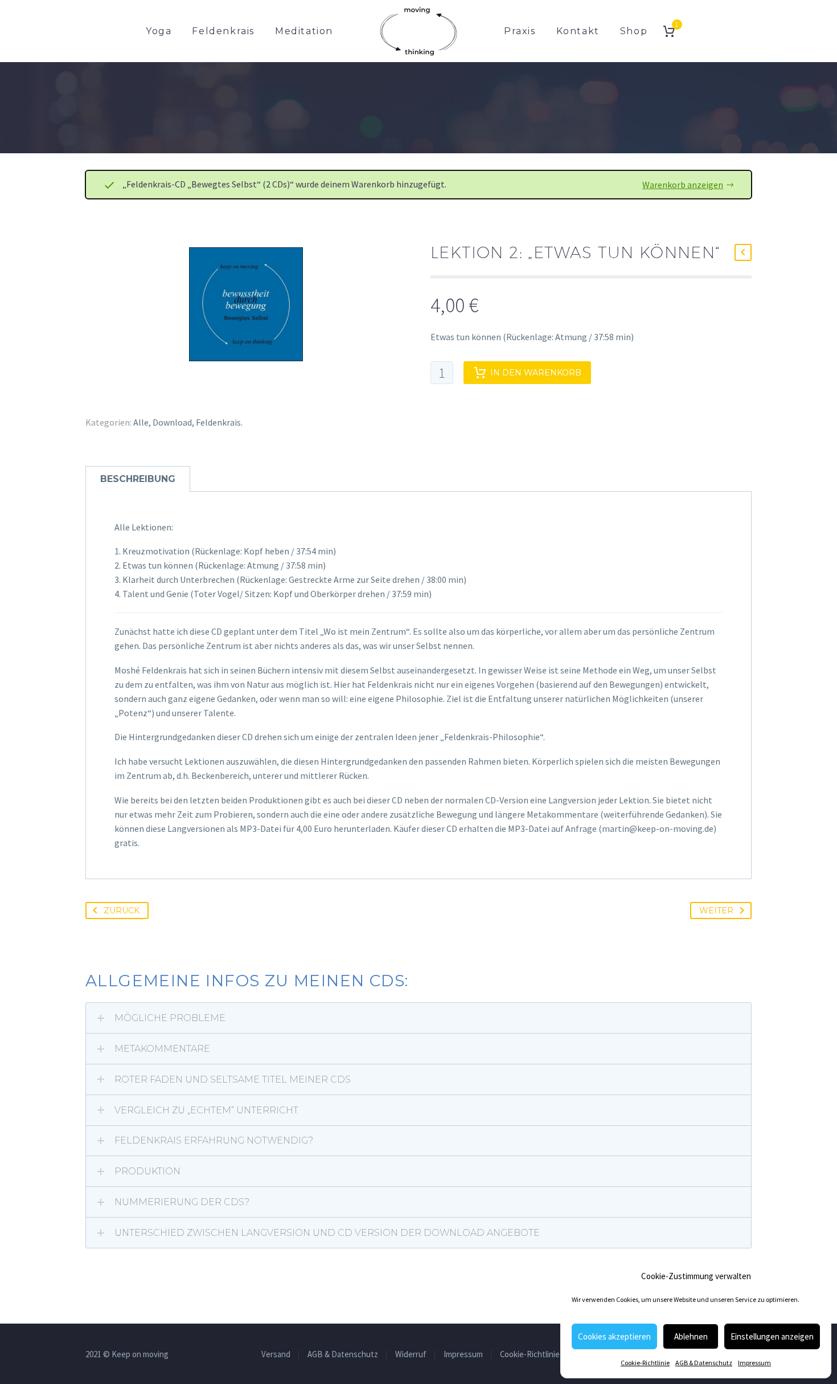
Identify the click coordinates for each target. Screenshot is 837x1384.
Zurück (122, 910)
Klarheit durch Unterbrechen (178, 579)
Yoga (158, 31)
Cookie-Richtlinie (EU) (538, 1354)
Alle (141, 422)
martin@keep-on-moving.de (657, 828)
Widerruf (410, 1354)
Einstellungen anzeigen (772, 1336)
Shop (633, 31)
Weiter (716, 910)
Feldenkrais (223, 31)
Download (172, 422)
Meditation (304, 31)
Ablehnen (691, 1336)
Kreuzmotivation (156, 551)
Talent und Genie (155, 593)
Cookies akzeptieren (614, 1336)
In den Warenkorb (535, 373)
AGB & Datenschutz (703, 1362)
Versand (275, 1354)
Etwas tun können (157, 565)
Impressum (754, 1362)
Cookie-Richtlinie (645, 1362)
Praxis (520, 31)
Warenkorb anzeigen (682, 184)
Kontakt (578, 31)
